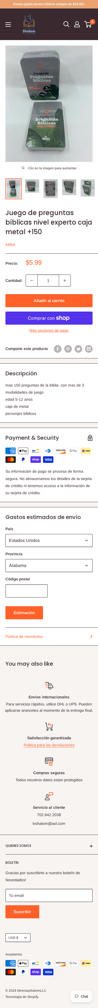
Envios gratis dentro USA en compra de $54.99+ (49, 4)
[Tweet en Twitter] (78, 348)
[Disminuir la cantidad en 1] (31, 280)
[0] (88, 24)
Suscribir (22, 911)
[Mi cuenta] (77, 24)
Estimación (24, 612)
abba (10, 245)
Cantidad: (13, 280)
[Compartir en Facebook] (58, 348)
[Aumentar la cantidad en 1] (65, 280)
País (9, 529)
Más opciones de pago (49, 330)
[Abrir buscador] (66, 24)
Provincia (13, 554)
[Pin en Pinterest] (68, 348)
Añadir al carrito (49, 300)
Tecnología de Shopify (21, 997)
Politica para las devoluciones (49, 745)
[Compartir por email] (89, 348)
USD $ (13, 938)
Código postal (17, 579)
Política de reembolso (24, 636)
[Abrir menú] (8, 24)
